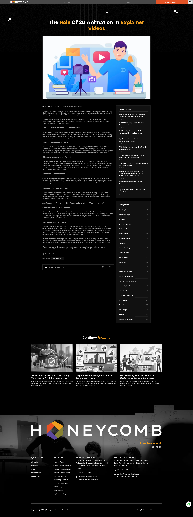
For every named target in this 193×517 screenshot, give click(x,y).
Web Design (133, 310)
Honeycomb (133, 262)
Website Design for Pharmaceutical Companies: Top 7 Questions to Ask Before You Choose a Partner (131, 173)
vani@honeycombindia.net (87, 476)
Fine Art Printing (133, 248)
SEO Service (133, 291)
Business (133, 219)
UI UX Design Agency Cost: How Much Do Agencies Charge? (133, 148)
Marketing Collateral (133, 272)
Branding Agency (133, 210)
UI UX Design (133, 300)
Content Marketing (133, 224)
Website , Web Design (133, 319)
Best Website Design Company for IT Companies (131, 183)
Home (44, 106)
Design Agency (133, 234)
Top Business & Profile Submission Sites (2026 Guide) (132, 191)
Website (133, 314)
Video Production (57, 259)
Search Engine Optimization (133, 286)
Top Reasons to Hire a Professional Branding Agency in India (131, 140)
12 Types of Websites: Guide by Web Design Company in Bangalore (131, 156)
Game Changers (133, 253)
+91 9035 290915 (84, 472)
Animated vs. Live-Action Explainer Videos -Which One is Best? (80, 203)
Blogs (50, 106)
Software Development (133, 295)
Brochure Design (133, 215)
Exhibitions (133, 243)
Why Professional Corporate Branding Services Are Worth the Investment (132, 116)
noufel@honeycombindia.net (88, 479)
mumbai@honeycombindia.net (128, 474)
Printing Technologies (133, 276)
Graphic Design (133, 257)
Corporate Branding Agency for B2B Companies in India (131, 124)
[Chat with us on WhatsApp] (188, 504)
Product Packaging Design (133, 281)
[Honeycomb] (19, 2)
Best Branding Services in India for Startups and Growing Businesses (130, 132)
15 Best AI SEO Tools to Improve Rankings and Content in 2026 (133, 164)
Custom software (133, 229)
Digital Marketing (133, 238)
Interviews (133, 267)
